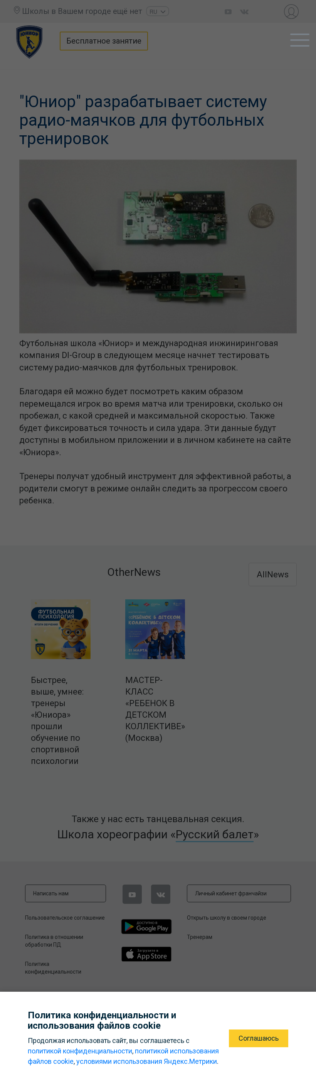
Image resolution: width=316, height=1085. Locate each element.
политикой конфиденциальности (80, 1051)
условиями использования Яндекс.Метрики (146, 1061)
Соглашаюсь (259, 1038)
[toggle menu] (299, 40)
